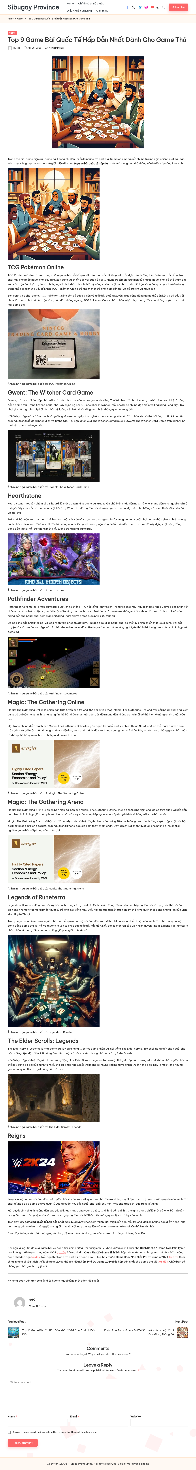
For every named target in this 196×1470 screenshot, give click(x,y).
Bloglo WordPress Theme (133, 1463)
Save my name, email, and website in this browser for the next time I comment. (55, 1432)
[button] (178, 7)
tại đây (61, 1252)
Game (12, 32)
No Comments (56, 47)
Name (12, 1416)
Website (135, 1416)
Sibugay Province (33, 7)
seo (32, 1299)
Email (74, 1416)
